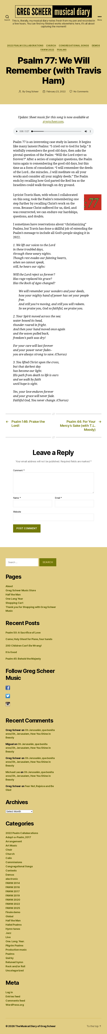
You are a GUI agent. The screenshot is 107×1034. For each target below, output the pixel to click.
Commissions (14, 862)
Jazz (8, 933)
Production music (16, 949)
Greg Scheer (32, 91)
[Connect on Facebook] (31, 688)
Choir (9, 849)
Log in (9, 992)
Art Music (11, 845)
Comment (19, 470)
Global (9, 916)
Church (51, 45)
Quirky (10, 958)
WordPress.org (15, 1004)
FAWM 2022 (47, 49)
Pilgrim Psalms (14, 945)
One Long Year (14, 598)
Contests (11, 870)
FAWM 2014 (13, 883)
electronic (12, 878)
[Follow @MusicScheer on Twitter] (31, 696)
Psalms (61, 49)
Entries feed (13, 996)
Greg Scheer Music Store (21, 590)
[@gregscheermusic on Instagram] (31, 704)
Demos (96, 45)
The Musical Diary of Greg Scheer (35, 1026)
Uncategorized (15, 970)
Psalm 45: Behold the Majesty (23, 658)
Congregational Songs (74, 45)
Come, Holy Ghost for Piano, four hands (29, 639)
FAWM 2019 (13, 895)
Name (17, 498)
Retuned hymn (14, 962)
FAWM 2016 (13, 887)
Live (8, 937)
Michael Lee (13, 772)
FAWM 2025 (13, 908)
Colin (9, 858)
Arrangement (14, 841)
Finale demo (13, 912)
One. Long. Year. (15, 941)
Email (58, 498)
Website (17, 511)
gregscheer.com (53, 122)
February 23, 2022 (56, 91)
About (9, 586)
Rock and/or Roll (15, 966)
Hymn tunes (13, 928)
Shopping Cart (14, 602)
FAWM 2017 (13, 891)
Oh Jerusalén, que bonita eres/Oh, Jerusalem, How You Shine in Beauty (30, 734)
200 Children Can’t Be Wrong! (24, 645)
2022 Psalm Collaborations (25, 45)
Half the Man (13, 594)
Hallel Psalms (14, 924)
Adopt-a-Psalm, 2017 (18, 837)
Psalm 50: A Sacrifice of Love (23, 632)
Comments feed (15, 1000)
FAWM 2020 (13, 899)
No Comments (81, 91)
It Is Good (11, 652)
